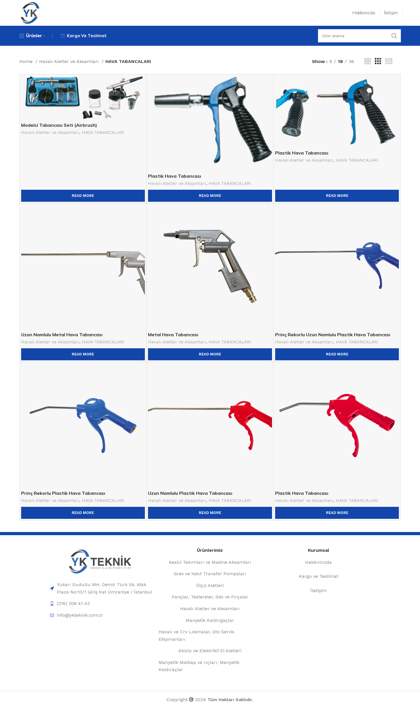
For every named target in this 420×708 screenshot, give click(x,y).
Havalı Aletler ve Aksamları (69, 61)
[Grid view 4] (388, 61)
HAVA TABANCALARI (103, 132)
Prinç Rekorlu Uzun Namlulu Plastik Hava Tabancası (332, 334)
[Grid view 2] (368, 61)
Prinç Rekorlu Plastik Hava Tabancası (63, 493)
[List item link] (101, 588)
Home (26, 61)
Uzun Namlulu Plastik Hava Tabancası (190, 493)
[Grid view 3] (378, 61)
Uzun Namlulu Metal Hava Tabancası (62, 334)
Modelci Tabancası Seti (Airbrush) (59, 125)
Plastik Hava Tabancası (174, 176)
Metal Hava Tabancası (173, 334)
